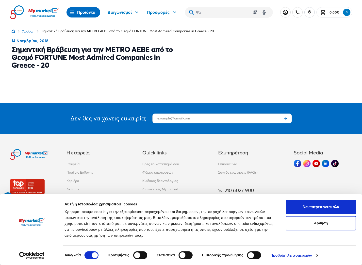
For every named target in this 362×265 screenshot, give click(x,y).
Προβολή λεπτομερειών (291, 255)
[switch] (140, 255)
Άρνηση (321, 223)
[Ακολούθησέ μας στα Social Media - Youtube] (316, 163)
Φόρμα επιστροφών (157, 172)
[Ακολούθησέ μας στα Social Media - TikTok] (335, 163)
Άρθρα (27, 31)
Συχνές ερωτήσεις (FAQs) (238, 172)
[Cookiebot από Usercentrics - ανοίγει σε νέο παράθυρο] (31, 255)
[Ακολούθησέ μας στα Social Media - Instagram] (307, 163)
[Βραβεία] (27, 186)
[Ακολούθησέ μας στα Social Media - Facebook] (297, 163)
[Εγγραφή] (286, 118)
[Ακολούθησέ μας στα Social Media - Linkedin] (325, 163)
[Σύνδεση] (285, 12)
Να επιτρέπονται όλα (321, 207)
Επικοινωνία (227, 164)
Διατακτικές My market (160, 189)
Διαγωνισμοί (120, 12)
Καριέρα (72, 181)
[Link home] (13, 31)
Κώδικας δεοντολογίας (160, 181)
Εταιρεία (73, 164)
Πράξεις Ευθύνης (79, 172)
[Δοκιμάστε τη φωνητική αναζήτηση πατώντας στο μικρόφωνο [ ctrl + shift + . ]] (264, 12)
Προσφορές (158, 12)
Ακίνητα (72, 189)
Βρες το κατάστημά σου (160, 164)
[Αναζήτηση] (191, 12)
